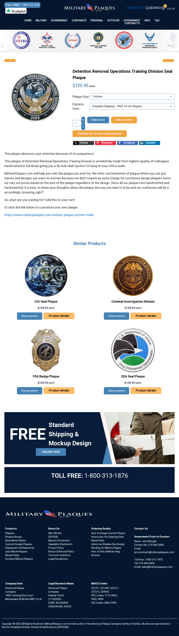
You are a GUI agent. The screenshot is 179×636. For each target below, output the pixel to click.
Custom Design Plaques (18, 544)
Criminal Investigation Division (133, 301)
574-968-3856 (156, 544)
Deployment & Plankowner (20, 547)
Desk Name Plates (15, 540)
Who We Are (55, 533)
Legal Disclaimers (58, 558)
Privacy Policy (56, 547)
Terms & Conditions (59, 555)
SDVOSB (53, 536)
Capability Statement (60, 544)
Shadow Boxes (13, 536)
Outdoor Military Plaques (19, 558)
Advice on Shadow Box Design (108, 544)
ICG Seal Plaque (46, 301)
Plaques (9, 533)
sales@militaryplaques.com (157, 567)
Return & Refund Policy (61, 551)
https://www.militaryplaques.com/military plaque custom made (49, 215)
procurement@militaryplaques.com (154, 552)
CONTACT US (136, 8)
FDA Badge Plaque (46, 376)
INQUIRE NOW (51, 452)
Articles (95, 555)
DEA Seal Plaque (133, 376)
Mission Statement (59, 540)
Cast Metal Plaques (16, 551)
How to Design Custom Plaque (108, 533)
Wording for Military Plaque (106, 547)
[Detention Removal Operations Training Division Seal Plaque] (34, 96)
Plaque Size (81, 96)
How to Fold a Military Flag (105, 551)
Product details (59, 315)
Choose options (29, 316)
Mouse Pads (12, 555)
